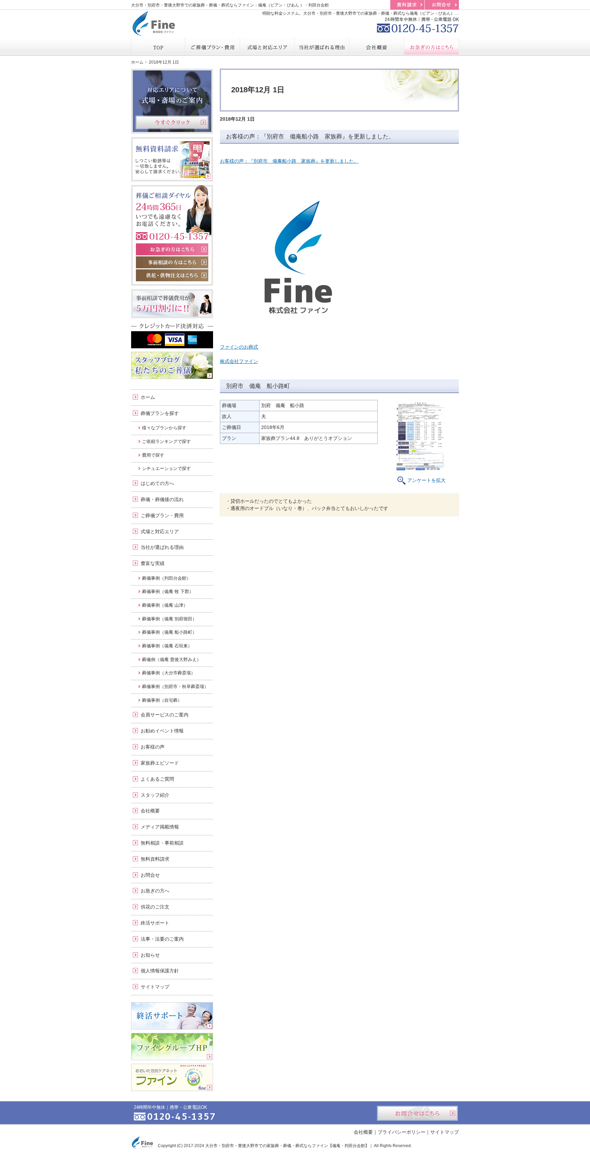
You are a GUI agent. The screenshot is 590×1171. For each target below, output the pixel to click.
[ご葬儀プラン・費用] (212, 46)
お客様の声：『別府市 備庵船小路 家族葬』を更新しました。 (310, 136)
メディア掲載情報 (160, 827)
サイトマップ (155, 987)
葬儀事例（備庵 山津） (165, 605)
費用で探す (153, 455)
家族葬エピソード (160, 763)
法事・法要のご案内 (162, 939)
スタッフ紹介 (155, 795)
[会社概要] (376, 46)
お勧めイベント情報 (162, 730)
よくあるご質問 (157, 779)
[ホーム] (158, 46)
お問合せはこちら (417, 1113)
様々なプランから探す (164, 427)
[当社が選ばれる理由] (322, 46)
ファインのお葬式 (239, 347)
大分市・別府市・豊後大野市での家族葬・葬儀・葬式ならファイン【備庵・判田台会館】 (287, 1145)
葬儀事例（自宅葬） (162, 700)
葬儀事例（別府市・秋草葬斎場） (175, 686)
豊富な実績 (153, 563)
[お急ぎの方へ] (431, 46)
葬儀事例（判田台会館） (166, 578)
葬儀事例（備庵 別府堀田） (169, 618)
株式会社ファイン (239, 361)
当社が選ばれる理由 (162, 547)
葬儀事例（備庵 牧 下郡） (168, 591)
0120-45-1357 (418, 24)
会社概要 (150, 810)
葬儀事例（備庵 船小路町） (169, 632)
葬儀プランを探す (160, 413)
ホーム (148, 397)
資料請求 (407, 5)
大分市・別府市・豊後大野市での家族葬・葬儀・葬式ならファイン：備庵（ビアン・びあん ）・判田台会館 (230, 5)
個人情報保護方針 (160, 970)
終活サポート (155, 923)
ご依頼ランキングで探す (166, 441)
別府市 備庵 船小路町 (258, 386)
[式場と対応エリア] (267, 46)
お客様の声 (153, 747)
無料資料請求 (155, 859)
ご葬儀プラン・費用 (162, 515)
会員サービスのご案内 (164, 714)
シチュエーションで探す (166, 468)
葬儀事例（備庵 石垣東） (167, 645)
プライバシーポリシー (401, 1132)
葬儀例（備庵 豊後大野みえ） (171, 659)
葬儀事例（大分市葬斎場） (168, 672)
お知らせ (150, 955)
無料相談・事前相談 (162, 843)
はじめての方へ (157, 483)
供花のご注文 (155, 907)
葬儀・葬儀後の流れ (162, 499)
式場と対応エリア (160, 531)
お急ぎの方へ (155, 890)
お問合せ (150, 875)
